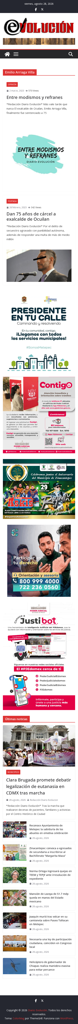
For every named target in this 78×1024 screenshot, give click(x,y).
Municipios (13, 772)
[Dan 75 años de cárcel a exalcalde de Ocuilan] (39, 266)
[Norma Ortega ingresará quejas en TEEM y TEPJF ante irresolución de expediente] (14, 877)
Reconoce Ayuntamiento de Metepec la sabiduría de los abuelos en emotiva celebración (48, 829)
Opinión (12, 84)
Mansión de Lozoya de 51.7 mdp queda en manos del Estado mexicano (49, 897)
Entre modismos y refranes (35, 97)
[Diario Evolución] (7, 54)
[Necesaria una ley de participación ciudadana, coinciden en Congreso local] (14, 945)
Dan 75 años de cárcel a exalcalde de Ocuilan (31, 216)
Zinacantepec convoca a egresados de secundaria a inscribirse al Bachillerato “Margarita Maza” (50, 851)
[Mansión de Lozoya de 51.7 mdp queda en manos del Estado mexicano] (14, 900)
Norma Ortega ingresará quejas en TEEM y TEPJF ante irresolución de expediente (50, 874)
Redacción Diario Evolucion (44, 800)
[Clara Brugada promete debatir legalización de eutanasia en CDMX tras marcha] (39, 746)
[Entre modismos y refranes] (39, 155)
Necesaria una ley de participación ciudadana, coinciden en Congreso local (50, 943)
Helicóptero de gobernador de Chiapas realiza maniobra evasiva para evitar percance (49, 965)
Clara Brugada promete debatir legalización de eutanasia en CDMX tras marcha (38, 786)
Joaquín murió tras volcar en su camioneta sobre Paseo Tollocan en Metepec (49, 920)
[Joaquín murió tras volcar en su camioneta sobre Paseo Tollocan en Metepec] (14, 922)
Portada (12, 201)
